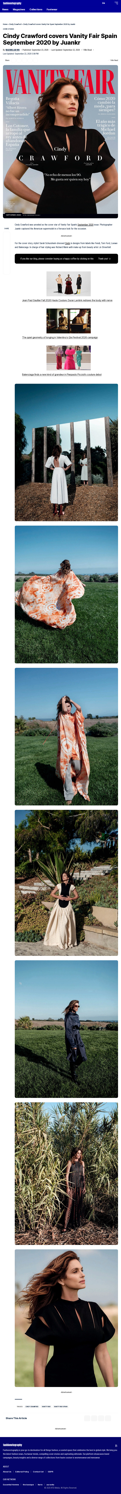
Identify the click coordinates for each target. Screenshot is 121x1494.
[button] (98, 3)
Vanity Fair (46, 1407)
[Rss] (116, 1445)
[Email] (24, 60)
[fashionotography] (12, 3)
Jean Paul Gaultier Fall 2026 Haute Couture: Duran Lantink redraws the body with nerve (67, 300)
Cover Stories (8, 29)
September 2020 (85, 224)
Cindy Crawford (15, 24)
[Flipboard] (111, 1445)
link (95, 258)
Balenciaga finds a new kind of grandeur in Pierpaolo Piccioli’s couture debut (62, 374)
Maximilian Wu (13, 50)
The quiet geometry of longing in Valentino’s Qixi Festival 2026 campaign (60, 337)
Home (5, 24)
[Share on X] (13, 60)
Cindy (67, 243)
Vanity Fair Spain (60, 1407)
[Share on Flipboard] (19, 60)
